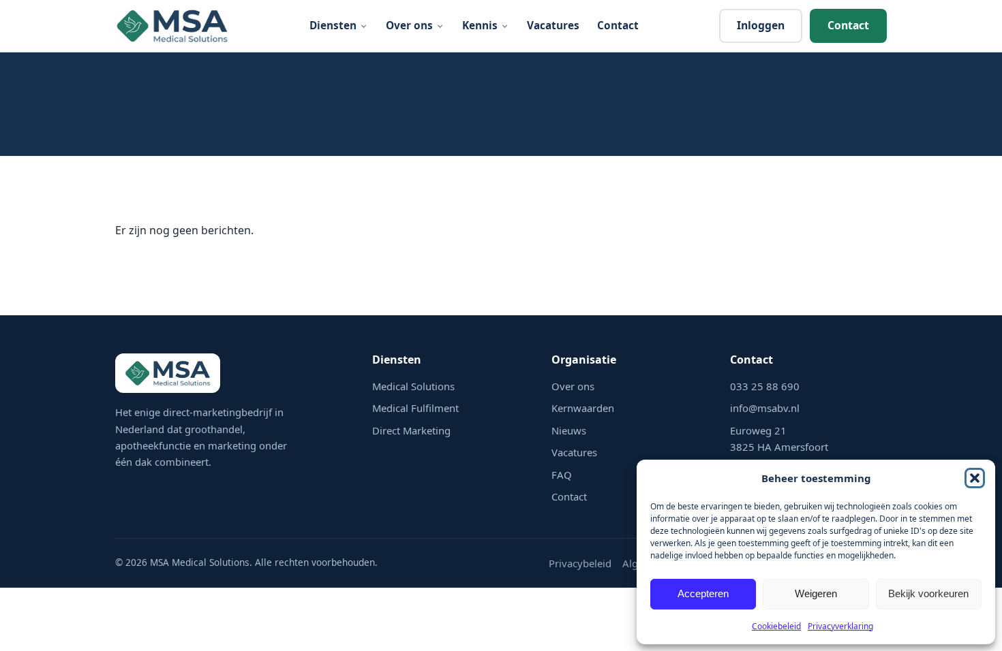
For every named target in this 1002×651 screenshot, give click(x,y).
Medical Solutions (413, 386)
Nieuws (568, 430)
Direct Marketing (411, 430)
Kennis (480, 25)
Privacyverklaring (840, 626)
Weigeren (816, 593)
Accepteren (703, 593)
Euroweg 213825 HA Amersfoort (779, 439)
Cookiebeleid (776, 626)
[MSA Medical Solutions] (172, 26)
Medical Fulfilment (415, 408)
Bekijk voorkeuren (928, 593)
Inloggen (761, 25)
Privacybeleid (580, 563)
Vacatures (553, 25)
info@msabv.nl (765, 408)
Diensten (332, 25)
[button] (975, 478)
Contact (618, 25)
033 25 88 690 (765, 386)
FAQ (561, 474)
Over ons (409, 25)
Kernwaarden (582, 408)
